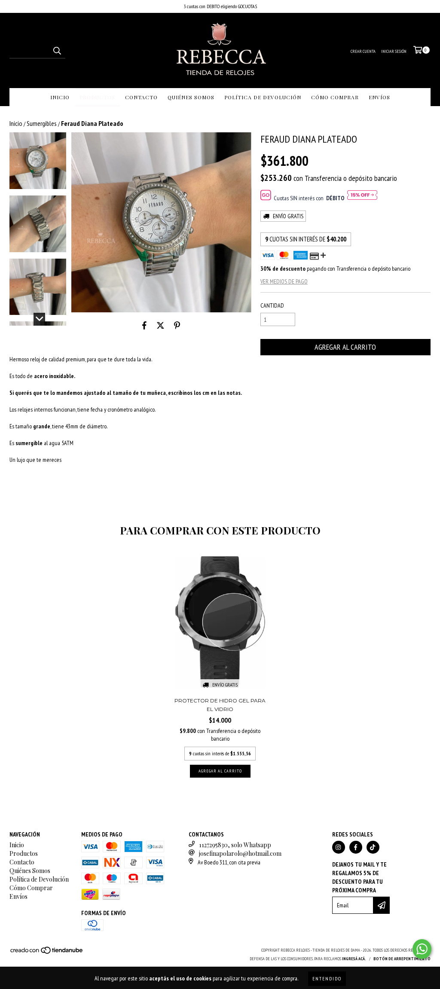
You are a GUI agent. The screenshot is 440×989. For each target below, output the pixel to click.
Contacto (141, 97)
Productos (97, 97)
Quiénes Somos (191, 97)
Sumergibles (42, 123)
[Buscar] (56, 50)
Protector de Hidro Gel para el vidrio (220, 704)
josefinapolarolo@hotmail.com (240, 853)
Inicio (60, 97)
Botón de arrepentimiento (402, 959)
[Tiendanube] (47, 953)
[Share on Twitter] (160, 325)
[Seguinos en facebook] (355, 847)
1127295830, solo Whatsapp (235, 845)
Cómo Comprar (335, 97)
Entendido (327, 978)
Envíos (379, 97)
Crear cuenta (363, 51)
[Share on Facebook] (144, 325)
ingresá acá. (354, 959)
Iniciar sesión (393, 51)
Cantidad (272, 305)
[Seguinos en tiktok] (373, 847)
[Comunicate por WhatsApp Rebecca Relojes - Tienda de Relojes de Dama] (421, 949)
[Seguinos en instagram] (338, 847)
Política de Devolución (262, 97)
